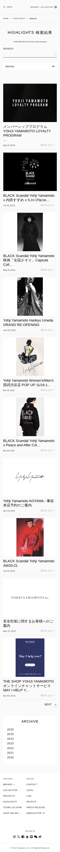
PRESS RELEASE (36, 807)
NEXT (48, 704)
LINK (29, 796)
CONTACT (32, 784)
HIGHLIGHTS (10, 802)
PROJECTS (9, 796)
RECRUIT (31, 802)
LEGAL (30, 790)
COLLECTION (10, 790)
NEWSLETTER (34, 813)
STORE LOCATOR (12, 807)
